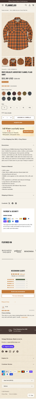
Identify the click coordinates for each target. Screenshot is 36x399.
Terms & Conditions (13, 394)
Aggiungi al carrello (24, 117)
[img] (5, 310)
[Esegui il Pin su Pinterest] (16, 203)
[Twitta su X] (9, 203)
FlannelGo (4, 69)
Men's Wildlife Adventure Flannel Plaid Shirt (18, 10)
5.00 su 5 (22, 274)
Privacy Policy (4, 394)
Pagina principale (5, 10)
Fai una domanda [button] (18, 296)
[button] (33, 5)
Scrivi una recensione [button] (18, 291)
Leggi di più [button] (24, 317)
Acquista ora (18, 122)
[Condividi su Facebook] (12, 203)
